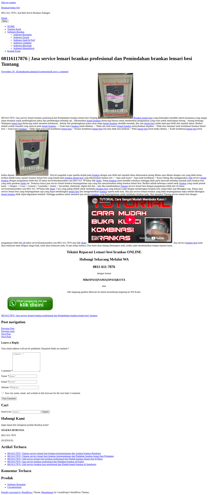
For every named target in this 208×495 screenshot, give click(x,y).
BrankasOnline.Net (10, 7)
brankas (75, 126)
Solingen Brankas (15, 32)
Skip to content (8, 2)
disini (98, 180)
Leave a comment (59, 71)
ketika (23, 183)
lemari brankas (94, 120)
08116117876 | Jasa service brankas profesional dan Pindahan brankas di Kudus (45, 461)
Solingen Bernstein (22, 34)
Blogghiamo (47, 492)
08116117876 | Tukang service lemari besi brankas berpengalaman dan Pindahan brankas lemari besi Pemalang (60, 456)
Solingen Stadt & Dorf (24, 40)
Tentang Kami (14, 29)
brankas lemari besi (74, 178)
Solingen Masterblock (23, 48)
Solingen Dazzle (21, 37)
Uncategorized (44, 71)
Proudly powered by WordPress (16, 492)
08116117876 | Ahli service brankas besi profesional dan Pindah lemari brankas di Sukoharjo (51, 464)
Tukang (124, 186)
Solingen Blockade (22, 45)
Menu (4, 21)
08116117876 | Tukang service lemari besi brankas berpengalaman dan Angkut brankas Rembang (54, 453)
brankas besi (101, 188)
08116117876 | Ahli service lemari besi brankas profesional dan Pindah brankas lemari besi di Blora (55, 459)
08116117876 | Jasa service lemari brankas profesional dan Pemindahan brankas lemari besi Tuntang (49, 315)
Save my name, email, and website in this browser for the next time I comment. (43, 393)
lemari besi (17, 123)
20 (23, 242)
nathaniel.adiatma (29, 71)
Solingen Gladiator (22, 43)
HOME (11, 26)
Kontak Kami (13, 51)
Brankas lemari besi (143, 118)
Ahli (190, 178)
